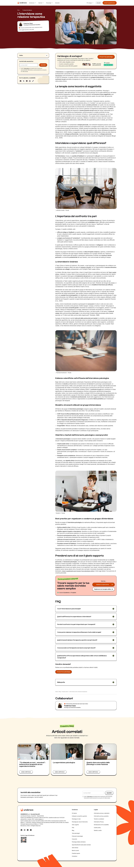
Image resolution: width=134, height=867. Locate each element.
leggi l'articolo (26, 772)
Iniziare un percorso (102, 584)
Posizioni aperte (76, 853)
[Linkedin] (27, 81)
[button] (32, 3)
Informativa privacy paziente (101, 816)
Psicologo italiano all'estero (79, 842)
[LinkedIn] (28, 830)
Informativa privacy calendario (101, 813)
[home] (22, 3)
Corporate (74, 839)
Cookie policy (97, 827)
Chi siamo (74, 813)
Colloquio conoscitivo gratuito (79, 816)
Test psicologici (76, 833)
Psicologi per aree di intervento (80, 821)
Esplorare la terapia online (102, 589)
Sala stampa (75, 847)
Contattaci (74, 856)
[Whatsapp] (30, 81)
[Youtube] (31, 830)
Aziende (57, 2)
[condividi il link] (33, 81)
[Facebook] (20, 81)
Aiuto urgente (75, 824)
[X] (23, 81)
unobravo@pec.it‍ (39, 819)
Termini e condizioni (99, 819)
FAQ (73, 827)
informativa (26, 68)
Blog (18, 10)
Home (56, 691)
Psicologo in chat (76, 819)
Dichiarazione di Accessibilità (101, 824)
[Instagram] (25, 830)
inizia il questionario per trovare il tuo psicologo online (78, 571)
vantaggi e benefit (85, 267)
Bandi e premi (75, 850)
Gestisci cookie (98, 830)
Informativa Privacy (99, 821)
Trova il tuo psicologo (106, 57)
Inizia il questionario (109, 2)
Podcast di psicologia (77, 836)
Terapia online (65, 691)
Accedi (98, 2)
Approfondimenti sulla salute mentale (81, 844)
